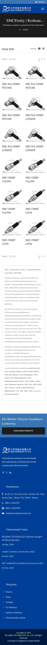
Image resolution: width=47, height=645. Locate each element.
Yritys (8, 597)
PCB (29, 378)
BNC (38, 368)
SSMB (18, 388)
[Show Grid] (39, 49)
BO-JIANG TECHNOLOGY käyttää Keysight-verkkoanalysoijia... (22, 538)
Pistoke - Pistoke (34, 381)
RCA (6, 384)
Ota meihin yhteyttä (11, 394)
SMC (30, 384)
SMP (34, 384)
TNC (17, 391)
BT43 (6, 371)
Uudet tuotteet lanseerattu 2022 (18, 551)
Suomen (41, 2)
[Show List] (43, 49)
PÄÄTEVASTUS (10, 391)
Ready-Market (34, 641)
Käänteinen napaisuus (16, 384)
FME (6, 375)
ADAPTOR (32, 368)
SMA (26, 384)
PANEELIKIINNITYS (20, 378)
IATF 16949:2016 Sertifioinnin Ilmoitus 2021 (23, 563)
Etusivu (9, 592)
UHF (30, 391)
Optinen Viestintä (14, 613)
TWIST (26, 391)
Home (25, 30)
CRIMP (30, 371)
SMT (6, 388)
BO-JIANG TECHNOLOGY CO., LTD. (19, 635)
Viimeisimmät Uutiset (15, 618)
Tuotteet (9, 602)
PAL (11, 378)
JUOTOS (12, 388)
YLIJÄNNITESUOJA (27, 388)
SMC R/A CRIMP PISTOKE (11, 85)
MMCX (7, 378)
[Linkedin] (10, 472)
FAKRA (36, 371)
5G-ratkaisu (11, 607)
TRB (21, 391)
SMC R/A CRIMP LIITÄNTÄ (34, 117)
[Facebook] (3, 472)
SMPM (39, 384)
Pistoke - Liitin (23, 381)
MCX (35, 375)
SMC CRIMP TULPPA (8, 179)
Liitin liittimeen (14, 375)
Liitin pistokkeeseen (26, 375)
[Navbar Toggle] (42, 9)
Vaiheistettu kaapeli (11, 381)
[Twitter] (7, 472)
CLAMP (24, 371)
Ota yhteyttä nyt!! (23, 431)
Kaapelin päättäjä (15, 371)
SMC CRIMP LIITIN (32, 210)
